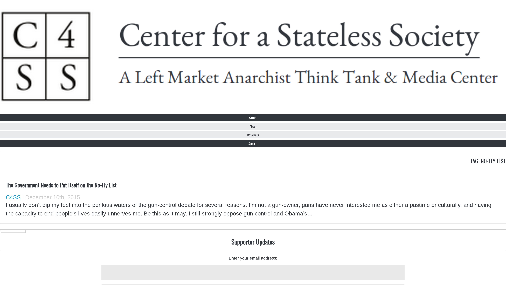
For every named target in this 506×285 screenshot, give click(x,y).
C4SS (13, 197)
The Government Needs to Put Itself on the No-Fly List (61, 184)
